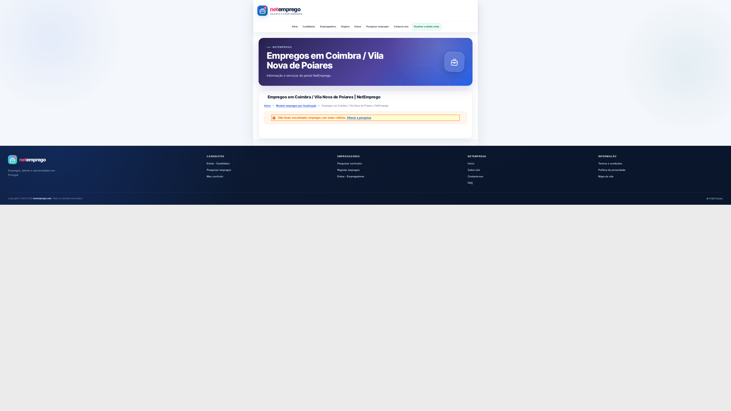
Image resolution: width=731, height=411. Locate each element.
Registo (345, 26)
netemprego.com (42, 198)
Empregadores (328, 26)
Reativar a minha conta (426, 26)
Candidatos (309, 26)
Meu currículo (215, 176)
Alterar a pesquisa (359, 117)
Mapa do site (605, 176)
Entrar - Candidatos (218, 163)
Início (295, 26)
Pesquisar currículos (349, 163)
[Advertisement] (404, 10)
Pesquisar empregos (377, 26)
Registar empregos (348, 170)
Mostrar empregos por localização (296, 105)
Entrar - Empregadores (350, 176)
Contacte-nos (401, 26)
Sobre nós (474, 170)
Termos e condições (610, 163)
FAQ (470, 183)
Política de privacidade (611, 170)
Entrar (357, 26)
